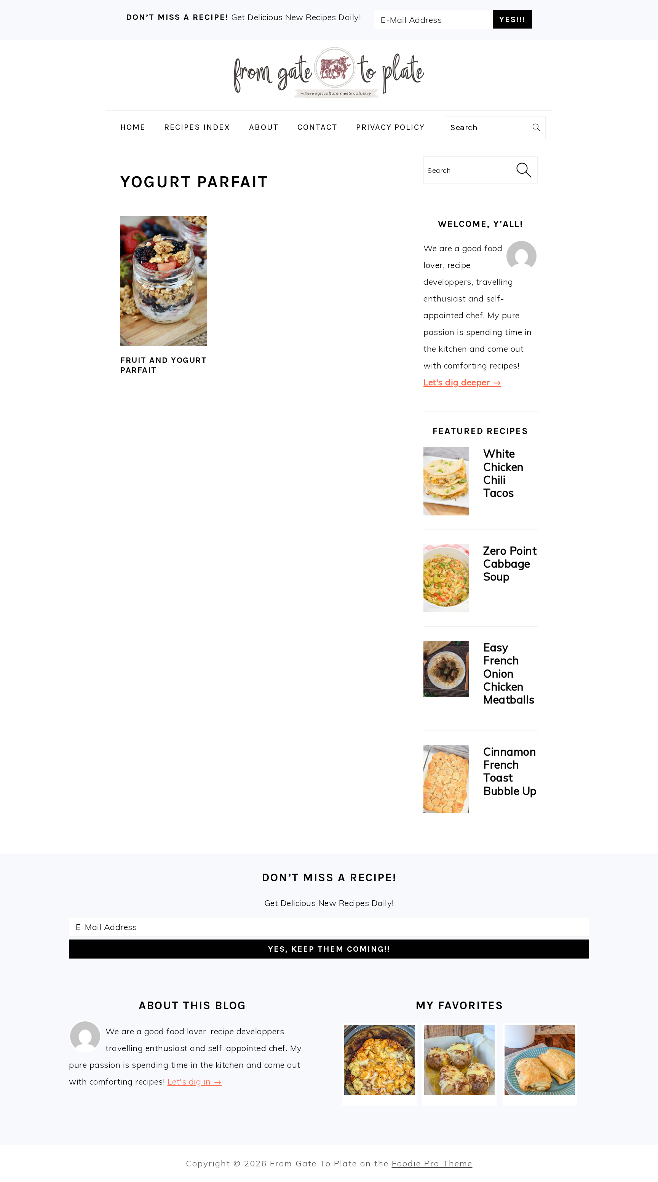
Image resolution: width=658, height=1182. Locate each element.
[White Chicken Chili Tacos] (446, 483)
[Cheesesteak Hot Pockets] (540, 1060)
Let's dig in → (195, 1081)
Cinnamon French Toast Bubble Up (510, 771)
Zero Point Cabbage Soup (510, 564)
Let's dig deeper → (462, 382)
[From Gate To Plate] (329, 103)
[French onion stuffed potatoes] (459, 1060)
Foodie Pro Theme (432, 1163)
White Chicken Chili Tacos (503, 473)
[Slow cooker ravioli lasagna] (379, 1060)
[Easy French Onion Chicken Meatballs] (446, 671)
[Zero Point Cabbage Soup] (446, 580)
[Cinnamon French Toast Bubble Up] (446, 781)
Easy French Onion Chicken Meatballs (509, 673)
